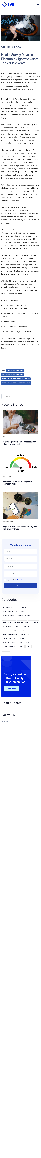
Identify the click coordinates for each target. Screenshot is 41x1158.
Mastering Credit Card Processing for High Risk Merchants (19, 443)
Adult (24, 607)
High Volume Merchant (10, 634)
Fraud (36, 623)
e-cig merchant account (15, 370)
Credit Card (22, 619)
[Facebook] (2, 722)
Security (6, 650)
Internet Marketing (9, 638)
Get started (20, 586)
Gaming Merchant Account (12, 627)
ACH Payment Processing (11, 607)
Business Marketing (23, 615)
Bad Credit (23, 611)
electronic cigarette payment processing (16, 383)
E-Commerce (7, 623)
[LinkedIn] (7, 722)
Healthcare (7, 630)
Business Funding (8, 615)
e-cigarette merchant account (12, 375)
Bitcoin (32, 611)
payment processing (9, 646)
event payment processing (22, 623)
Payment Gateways (25, 642)
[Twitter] (4, 722)
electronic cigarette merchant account (16, 379)
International (25, 634)
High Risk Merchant (20, 630)
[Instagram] (9, 722)
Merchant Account (9, 642)
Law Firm (21, 638)
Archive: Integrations (10, 611)
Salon (29, 646)
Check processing (9, 619)
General (26, 627)
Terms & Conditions (23, 580)
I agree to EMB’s (18, 580)
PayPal (21, 646)
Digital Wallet (33, 619)
